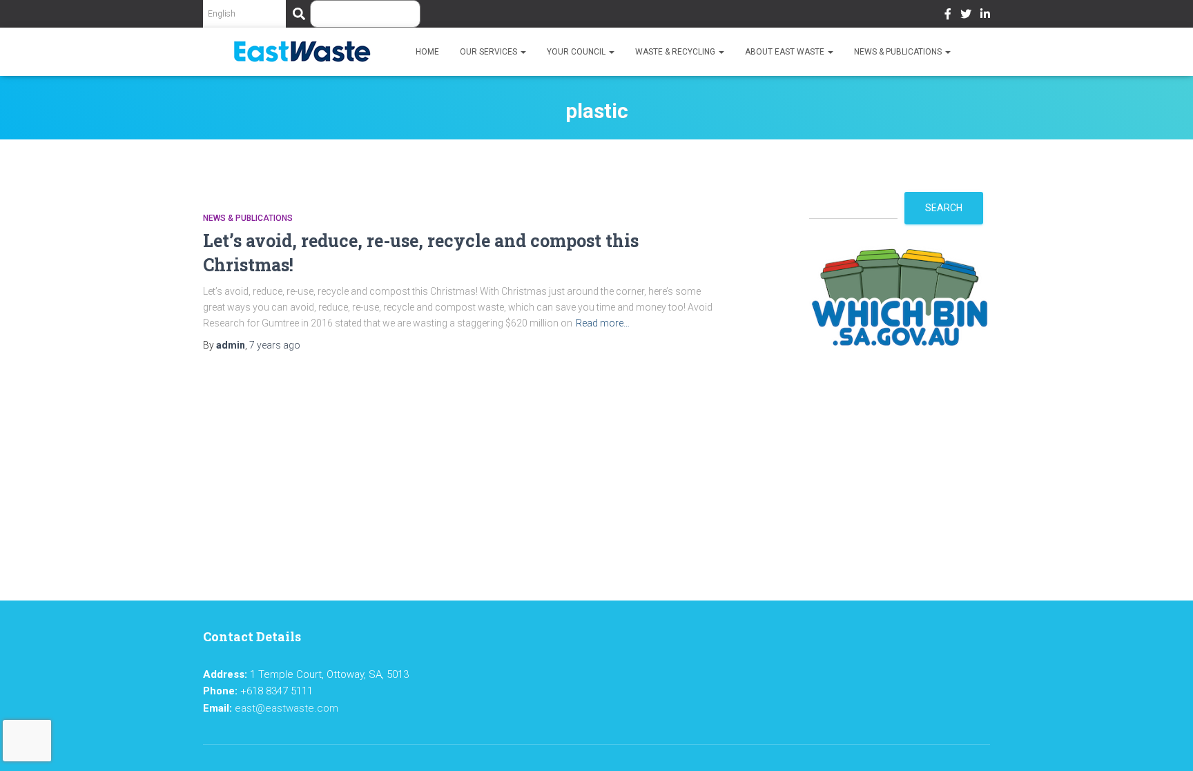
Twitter (965, 16)
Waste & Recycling (676, 52)
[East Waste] (301, 52)
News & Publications (899, 52)
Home (427, 52)
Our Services (489, 52)
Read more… (603, 323)
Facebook (947, 16)
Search (943, 207)
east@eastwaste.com (286, 708)
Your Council (577, 52)
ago (274, 345)
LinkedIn (985, 16)
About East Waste (785, 52)
